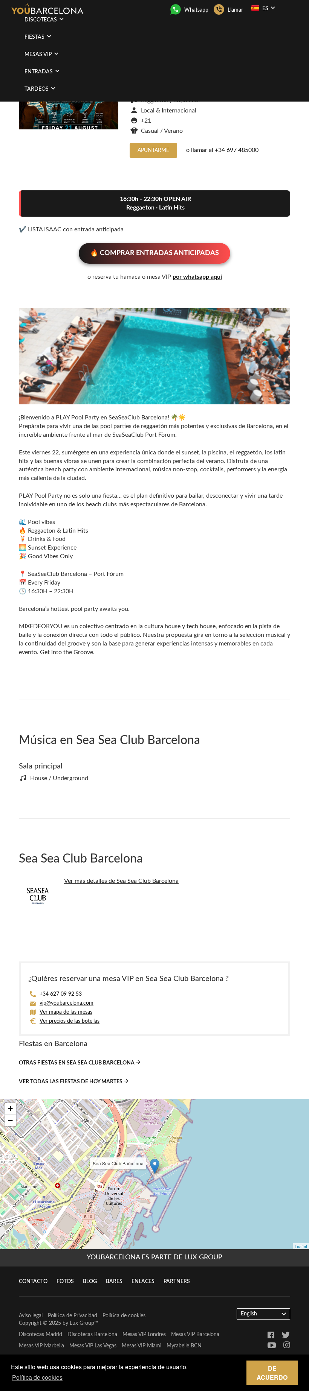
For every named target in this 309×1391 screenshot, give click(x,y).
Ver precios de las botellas (69, 1021)
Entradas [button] (39, 71)
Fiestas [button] (35, 37)
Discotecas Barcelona (92, 1334)
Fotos (65, 1281)
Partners (177, 1281)
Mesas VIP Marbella (41, 1345)
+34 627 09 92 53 (61, 994)
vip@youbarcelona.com (66, 1003)
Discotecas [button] (41, 20)
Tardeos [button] (37, 89)
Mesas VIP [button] (38, 54)
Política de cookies (123, 1315)
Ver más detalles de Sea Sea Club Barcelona (121, 881)
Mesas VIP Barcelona (195, 1334)
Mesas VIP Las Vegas (92, 1345)
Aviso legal (31, 1315)
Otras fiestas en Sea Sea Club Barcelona (77, 1063)
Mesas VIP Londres (144, 1334)
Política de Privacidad (72, 1315)
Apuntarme (153, 150)
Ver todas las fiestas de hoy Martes (71, 1081)
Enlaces (143, 1281)
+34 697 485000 (237, 150)
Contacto (33, 1281)
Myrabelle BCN (184, 1345)
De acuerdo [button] (272, 1373)
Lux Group (82, 1323)
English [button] (249, 1314)
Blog (90, 1281)
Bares (114, 1281)
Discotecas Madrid (40, 1334)
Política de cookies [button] (37, 1377)
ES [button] (265, 8)
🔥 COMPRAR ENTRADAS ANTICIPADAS (154, 253)
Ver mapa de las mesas (66, 1012)
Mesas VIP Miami (141, 1345)
